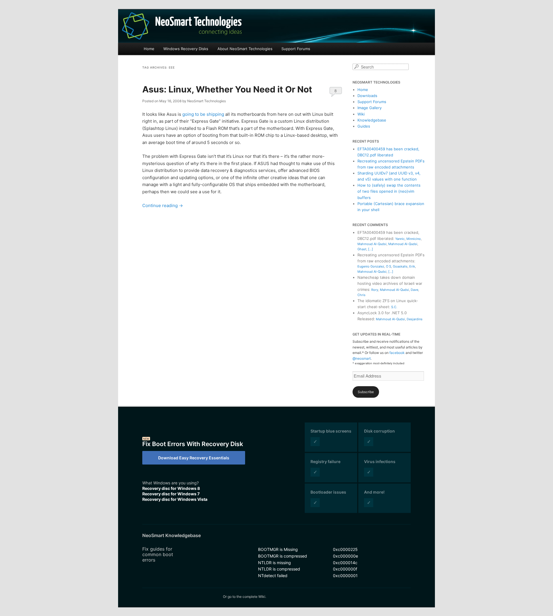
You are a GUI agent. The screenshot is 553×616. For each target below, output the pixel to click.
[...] (370, 249)
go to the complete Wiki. (247, 596)
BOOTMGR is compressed (282, 556)
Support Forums (295, 48)
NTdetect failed (272, 575)
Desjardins (415, 319)
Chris (361, 295)
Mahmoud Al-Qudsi (372, 244)
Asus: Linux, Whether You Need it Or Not (227, 89)
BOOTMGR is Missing (278, 549)
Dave (414, 290)
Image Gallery (369, 107)
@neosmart (362, 358)
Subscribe (366, 392)
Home (149, 48)
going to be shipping (203, 114)
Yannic (400, 239)
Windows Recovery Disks (185, 48)
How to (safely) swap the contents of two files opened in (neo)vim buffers (389, 191)
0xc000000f (345, 568)
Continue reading (162, 205)
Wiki (361, 114)
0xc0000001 (345, 575)
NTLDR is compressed (279, 568)
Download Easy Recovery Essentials (193, 457)
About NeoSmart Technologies (244, 48)
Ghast (361, 249)
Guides (363, 126)
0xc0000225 (345, 549)
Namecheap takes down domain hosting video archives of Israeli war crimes (389, 283)
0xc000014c (345, 562)
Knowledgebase (371, 120)
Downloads (367, 95)
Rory (374, 290)
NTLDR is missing (274, 562)
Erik (412, 266)
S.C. (394, 307)
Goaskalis (400, 266)
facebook (397, 352)
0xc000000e (345, 556)
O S (388, 266)
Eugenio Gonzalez (370, 266)
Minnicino (413, 239)
